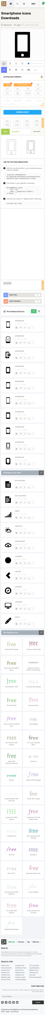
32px (17, 121)
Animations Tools (20, 968)
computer (18, 602)
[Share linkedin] (17, 1002)
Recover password (35, 977)
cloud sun (18, 526)
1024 (27, 125)
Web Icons (36, 942)
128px (37, 121)
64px (26, 121)
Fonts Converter (6, 968)
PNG (38, 85)
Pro (29, 70)
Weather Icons (33, 970)
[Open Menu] (24, 3)
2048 (36, 125)
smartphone (19, 321)
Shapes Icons (19, 975)
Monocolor (8, 25)
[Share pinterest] (13, 1002)
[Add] (16, 327)
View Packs (36, 131)
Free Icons (21, 942)
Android (27, 93)
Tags (28, 942)
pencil (17, 617)
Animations (16, 131)
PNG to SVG (5, 965)
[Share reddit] (6, 1002)
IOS (38, 93)
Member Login (5, 977)
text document (20, 496)
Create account (20, 977)
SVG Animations (23, 85)
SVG (7, 85)
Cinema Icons (33, 972)
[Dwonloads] (28, 327)
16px (7, 121)
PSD (38, 89)
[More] (33, 327)
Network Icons (20, 972)
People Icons (5, 972)
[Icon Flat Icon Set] (41, 472)
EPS (17, 89)
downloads (22, 112)
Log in (33, 3)
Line (17, 93)
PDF (7, 89)
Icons (5, 131)
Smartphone (7, 283)
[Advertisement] (22, 244)
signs (19, 25)
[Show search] (17, 3)
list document (20, 480)
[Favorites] (24, 327)
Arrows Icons (19, 970)
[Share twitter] (10, 1002)
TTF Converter (34, 965)
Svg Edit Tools (19, 965)
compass (18, 587)
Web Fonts (11, 942)
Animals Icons (5, 970)
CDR (27, 89)
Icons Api (32, 975)
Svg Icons (4, 4)
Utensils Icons (5, 975)
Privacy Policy (5, 979)
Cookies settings (20, 979)
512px (17, 125)
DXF (7, 93)
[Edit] (20, 327)
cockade (18, 556)
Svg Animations (34, 968)
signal (17, 511)
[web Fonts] (41, 632)
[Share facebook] (2, 1002)
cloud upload (20, 541)
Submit (38, 1002)
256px (7, 125)
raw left (18, 571)
